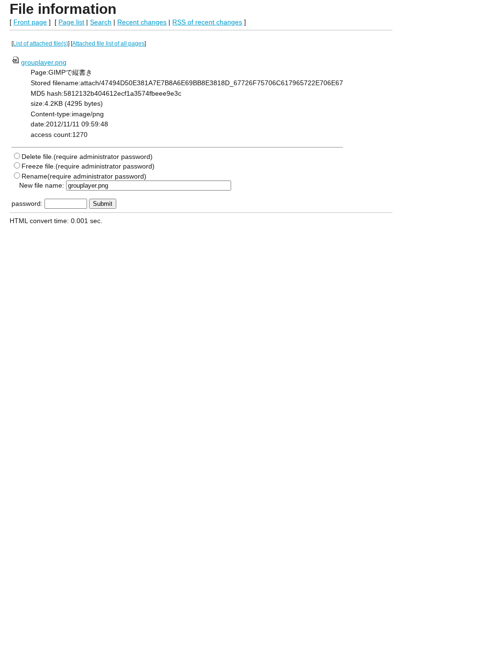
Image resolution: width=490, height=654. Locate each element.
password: (27, 203)
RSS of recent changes (207, 22)
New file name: (41, 185)
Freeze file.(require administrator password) (88, 166)
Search (100, 22)
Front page (30, 22)
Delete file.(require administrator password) (87, 156)
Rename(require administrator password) (84, 176)
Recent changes (142, 22)
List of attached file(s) (40, 43)
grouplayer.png (44, 62)
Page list (71, 22)
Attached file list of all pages (108, 43)
